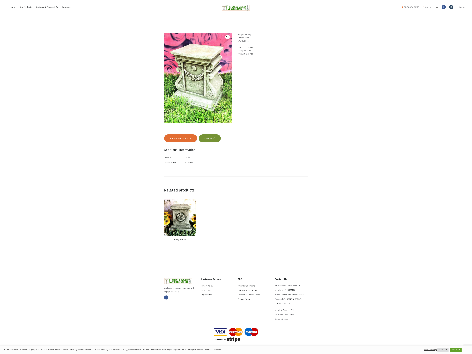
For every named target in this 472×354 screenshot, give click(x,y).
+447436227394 (289, 290)
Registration (206, 294)
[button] (227, 37)
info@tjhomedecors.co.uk (292, 294)
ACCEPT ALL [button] (456, 350)
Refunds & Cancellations (249, 294)
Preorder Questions (246, 286)
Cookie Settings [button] (430, 350)
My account (206, 290)
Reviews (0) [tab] (209, 138)
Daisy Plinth (180, 239)
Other (249, 50)
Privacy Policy (207, 286)
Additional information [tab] (180, 138)
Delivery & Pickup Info (248, 290)
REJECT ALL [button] (443, 350)
